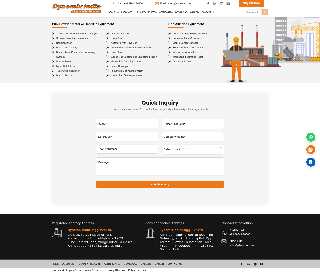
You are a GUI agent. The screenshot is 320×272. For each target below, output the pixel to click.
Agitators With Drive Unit (124, 42)
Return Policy (107, 270)
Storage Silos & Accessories (72, 38)
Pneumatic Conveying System (127, 70)
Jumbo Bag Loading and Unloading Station (134, 56)
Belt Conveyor (64, 42)
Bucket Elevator (64, 61)
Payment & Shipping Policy (66, 270)
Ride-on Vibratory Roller (186, 52)
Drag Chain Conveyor (67, 47)
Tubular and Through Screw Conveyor (77, 33)
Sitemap (141, 270)
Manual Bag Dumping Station (126, 61)
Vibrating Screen (120, 33)
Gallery (194, 12)
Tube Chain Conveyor (68, 70)
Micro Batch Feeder (67, 66)
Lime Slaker (117, 52)
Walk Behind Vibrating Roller (188, 56)
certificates (166, 12)
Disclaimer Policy (125, 270)
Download (181, 12)
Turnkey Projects (147, 12)
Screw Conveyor (120, 66)
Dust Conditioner (182, 61)
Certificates (112, 263)
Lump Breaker (118, 38)
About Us (113, 12)
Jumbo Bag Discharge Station (127, 75)
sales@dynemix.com (179, 3)
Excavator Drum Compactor (188, 47)
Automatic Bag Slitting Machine (190, 33)
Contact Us (208, 12)
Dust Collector (64, 75)
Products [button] (127, 12)
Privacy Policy (90, 270)
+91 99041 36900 (133, 3)
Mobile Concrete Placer (185, 42)
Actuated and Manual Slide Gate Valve (131, 47)
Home (55, 263)
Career (159, 263)
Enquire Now (251, 3)
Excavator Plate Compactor (188, 38)
